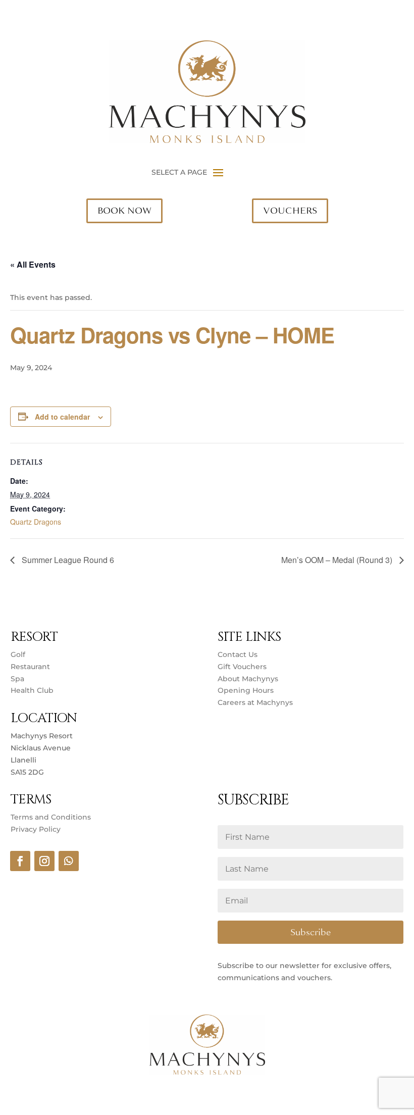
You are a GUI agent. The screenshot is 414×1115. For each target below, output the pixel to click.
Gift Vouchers (242, 666)
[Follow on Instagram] (44, 861)
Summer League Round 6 (67, 560)
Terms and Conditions (51, 817)
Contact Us (237, 654)
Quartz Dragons (35, 522)
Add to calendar (62, 417)
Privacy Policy (36, 829)
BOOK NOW (124, 211)
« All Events (33, 264)
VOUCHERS (290, 211)
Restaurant (30, 666)
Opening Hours (246, 690)
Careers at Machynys (256, 702)
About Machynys (248, 678)
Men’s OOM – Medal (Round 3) (337, 560)
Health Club (32, 690)
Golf (18, 654)
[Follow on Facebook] (20, 861)
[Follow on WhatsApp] (69, 861)
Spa (17, 678)
